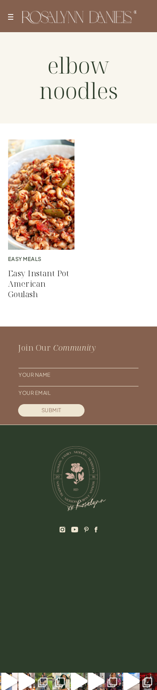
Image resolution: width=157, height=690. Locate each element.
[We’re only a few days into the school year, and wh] (61, 681)
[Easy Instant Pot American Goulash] (41, 195)
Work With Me (40, 593)
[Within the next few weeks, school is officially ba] (113, 681)
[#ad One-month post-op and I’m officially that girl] (96, 681)
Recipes (109, 581)
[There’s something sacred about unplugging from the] (130, 681)
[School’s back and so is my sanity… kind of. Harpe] (43, 681)
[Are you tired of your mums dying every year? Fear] (26, 681)
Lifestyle (112, 593)
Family (107, 605)
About (29, 581)
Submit (51, 410)
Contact (33, 605)
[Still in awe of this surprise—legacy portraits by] (148, 681)
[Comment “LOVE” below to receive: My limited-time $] (78, 681)
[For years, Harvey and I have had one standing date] (8, 681)
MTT (110, 652)
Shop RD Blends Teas (51, 616)
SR (96, 652)
